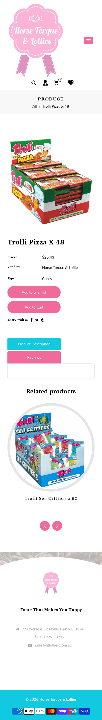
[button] (57, 526)
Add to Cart (34, 307)
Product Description (34, 344)
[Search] (33, 83)
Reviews (34, 357)
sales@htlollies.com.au (53, 645)
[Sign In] (45, 83)
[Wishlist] (69, 83)
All (34, 106)
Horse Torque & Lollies (60, 267)
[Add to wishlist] (46, 484)
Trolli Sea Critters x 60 (51, 498)
